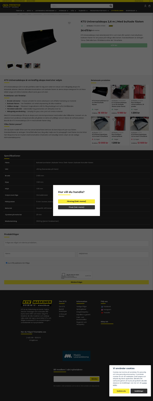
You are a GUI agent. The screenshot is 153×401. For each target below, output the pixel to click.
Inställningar (139, 391)
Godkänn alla (121, 391)
